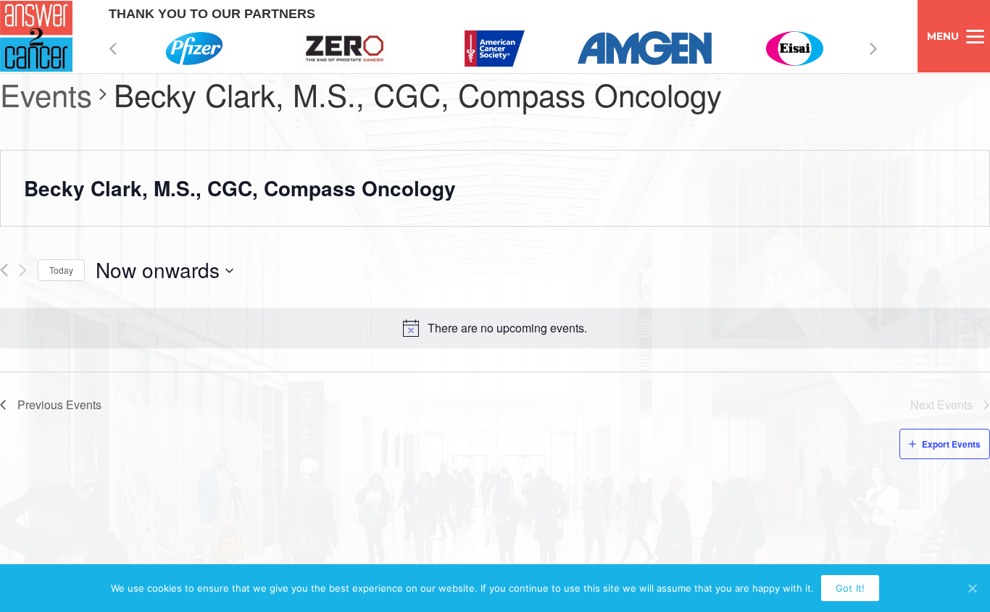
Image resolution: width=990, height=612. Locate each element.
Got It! (850, 588)
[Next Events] (23, 270)
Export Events (951, 443)
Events (46, 95)
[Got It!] (972, 588)
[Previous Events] (4, 270)
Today (61, 270)
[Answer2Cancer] (36, 36)
